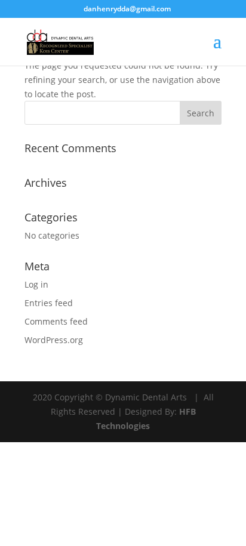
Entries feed (48, 303)
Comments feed (56, 321)
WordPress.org (53, 340)
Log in (36, 284)
